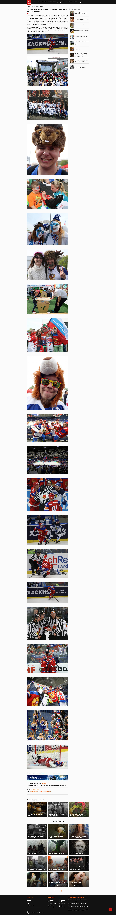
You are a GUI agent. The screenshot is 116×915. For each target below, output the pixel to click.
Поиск (83, 2)
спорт (37, 789)
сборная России (34, 791)
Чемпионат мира (47, 791)
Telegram (43, 783)
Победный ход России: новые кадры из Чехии (48, 773)
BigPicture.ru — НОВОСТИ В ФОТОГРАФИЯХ (77, 899)
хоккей (40, 791)
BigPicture (34, 6)
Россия (40, 6)
